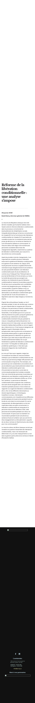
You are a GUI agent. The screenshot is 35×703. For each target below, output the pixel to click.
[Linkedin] (19, 654)
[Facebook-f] (15, 654)
